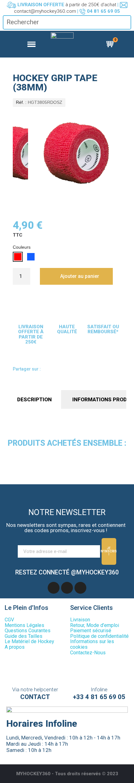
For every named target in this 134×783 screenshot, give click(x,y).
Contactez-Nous (88, 653)
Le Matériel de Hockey (29, 641)
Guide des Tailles (23, 636)
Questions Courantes (27, 630)
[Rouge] (18, 257)
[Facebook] (50, 370)
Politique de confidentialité (99, 636)
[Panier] (111, 44)
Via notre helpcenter (35, 689)
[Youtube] (67, 588)
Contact (35, 697)
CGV (9, 620)
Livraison (80, 620)
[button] (76, 276)
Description (34, 399)
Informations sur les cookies (92, 644)
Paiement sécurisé (90, 630)
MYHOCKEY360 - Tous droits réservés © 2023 (67, 773)
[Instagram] (80, 588)
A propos (15, 647)
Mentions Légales (24, 625)
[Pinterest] (86, 370)
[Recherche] (126, 22)
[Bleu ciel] (31, 257)
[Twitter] (74, 370)
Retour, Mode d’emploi (94, 625)
